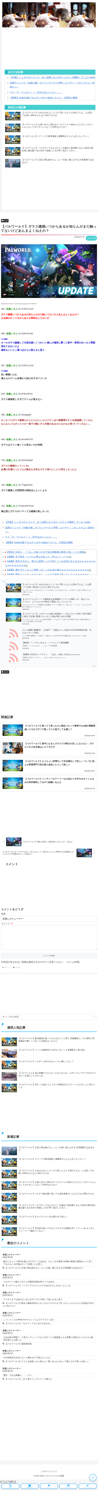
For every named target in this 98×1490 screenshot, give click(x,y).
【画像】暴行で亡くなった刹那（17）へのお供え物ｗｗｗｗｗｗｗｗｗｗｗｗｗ (47, 570)
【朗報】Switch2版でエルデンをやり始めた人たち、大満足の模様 (43, 97)
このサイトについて (49, 1471)
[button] (94, 1016)
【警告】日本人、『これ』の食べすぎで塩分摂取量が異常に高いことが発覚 (45, 552)
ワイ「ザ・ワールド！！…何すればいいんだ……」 (36, 92)
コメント (7, 923)
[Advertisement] (49, 52)
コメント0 (91, 238)
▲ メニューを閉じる (8, 1482)
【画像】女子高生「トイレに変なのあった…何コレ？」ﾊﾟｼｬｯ (37, 556)
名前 (3, 914)
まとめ (5, 220)
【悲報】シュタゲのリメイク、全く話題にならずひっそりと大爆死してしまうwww (52, 77)
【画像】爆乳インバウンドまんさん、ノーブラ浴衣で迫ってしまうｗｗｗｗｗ (46, 574)
